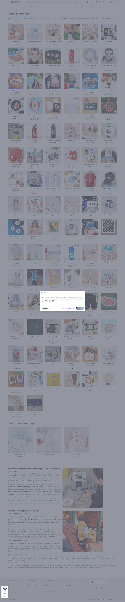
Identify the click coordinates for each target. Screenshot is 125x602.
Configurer (45, 308)
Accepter (80, 308)
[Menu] (7, 586)
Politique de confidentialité (47, 301)
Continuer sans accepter (68, 308)
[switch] (4, 596)
